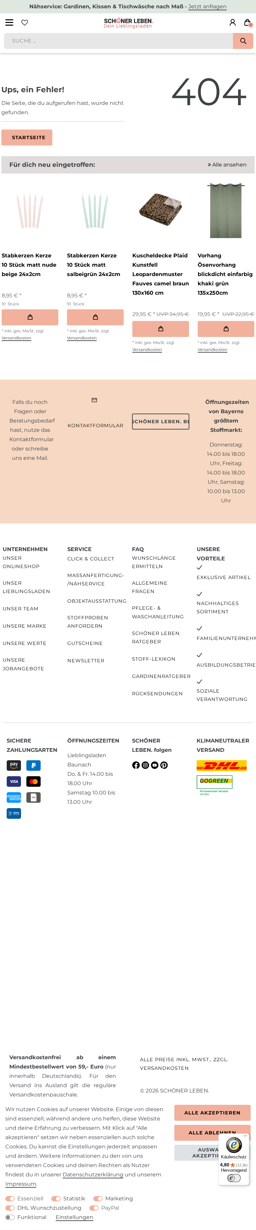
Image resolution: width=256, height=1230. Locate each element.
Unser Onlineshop (21, 562)
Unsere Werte (25, 643)
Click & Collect (90, 559)
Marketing (119, 1198)
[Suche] (243, 41)
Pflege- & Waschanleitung (158, 612)
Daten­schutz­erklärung (93, 1174)
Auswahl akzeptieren (212, 1153)
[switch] (234, 1178)
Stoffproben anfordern (87, 622)
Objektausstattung (97, 601)
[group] (29, 209)
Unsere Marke (25, 626)
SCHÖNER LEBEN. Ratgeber (156, 637)
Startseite (29, 138)
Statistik (74, 1198)
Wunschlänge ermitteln (154, 562)
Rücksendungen (157, 694)
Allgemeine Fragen (150, 587)
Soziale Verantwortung (222, 695)
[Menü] (245, 1137)
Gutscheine (85, 643)
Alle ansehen (229, 164)
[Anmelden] (232, 22)
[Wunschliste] (24, 22)
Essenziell (30, 1198)
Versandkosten (16, 337)
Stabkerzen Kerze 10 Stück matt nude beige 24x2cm (29, 264)
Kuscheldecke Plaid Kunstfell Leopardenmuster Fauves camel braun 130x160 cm (160, 274)
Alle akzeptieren (212, 1113)
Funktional (31, 1217)
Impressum (20, 1184)
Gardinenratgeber (161, 676)
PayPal (110, 1208)
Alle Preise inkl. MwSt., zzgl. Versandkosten (184, 1064)
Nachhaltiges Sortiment (218, 607)
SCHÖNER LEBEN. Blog (160, 422)
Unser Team (21, 609)
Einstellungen (74, 1217)
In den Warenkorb (30, 317)
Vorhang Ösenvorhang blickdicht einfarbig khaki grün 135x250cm (225, 274)
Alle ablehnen (212, 1133)
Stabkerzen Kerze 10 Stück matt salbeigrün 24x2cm (93, 264)
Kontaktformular (95, 426)
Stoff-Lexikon (154, 659)
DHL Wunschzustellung (49, 1208)
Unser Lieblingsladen (26, 587)
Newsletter (85, 661)
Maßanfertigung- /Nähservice (96, 579)
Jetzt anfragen (207, 6)
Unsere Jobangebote (23, 664)
